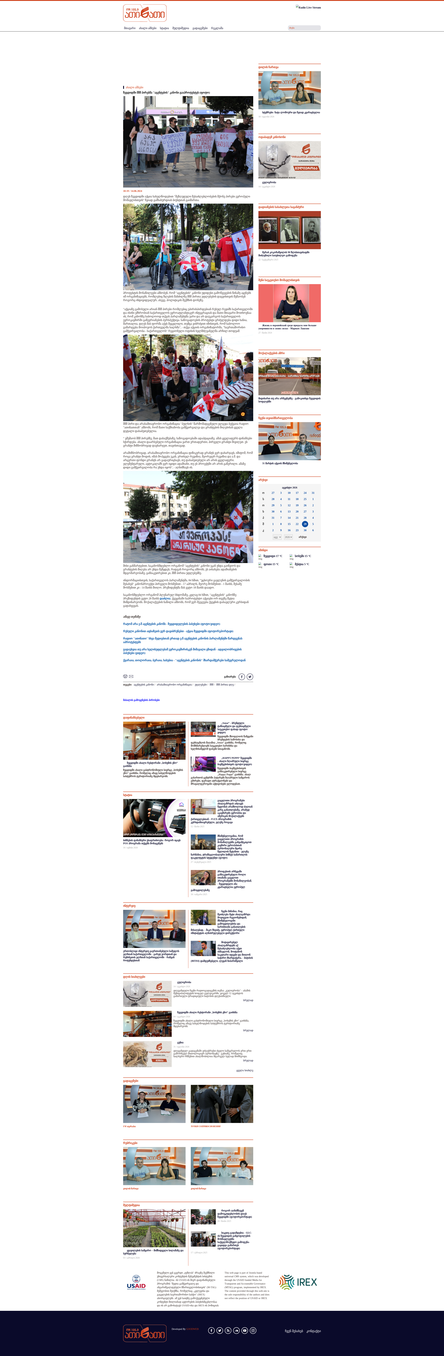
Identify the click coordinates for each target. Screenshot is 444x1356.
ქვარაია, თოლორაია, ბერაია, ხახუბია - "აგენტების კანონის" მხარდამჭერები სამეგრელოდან (184, 660)
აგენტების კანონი (144, 684)
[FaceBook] (248, 101)
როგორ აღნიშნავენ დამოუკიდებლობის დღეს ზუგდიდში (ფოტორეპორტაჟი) (234, 1213)
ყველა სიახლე (244, 1070)
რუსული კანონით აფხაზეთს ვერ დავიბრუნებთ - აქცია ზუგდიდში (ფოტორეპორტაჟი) (178, 631)
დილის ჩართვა (130, 1188)
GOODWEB (192, 1329)
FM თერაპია (129, 1126)
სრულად (248, 1000)
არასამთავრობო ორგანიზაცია (174, 684)
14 (289, 517)
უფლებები (201, 684)
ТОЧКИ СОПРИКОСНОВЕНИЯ (205, 1126)
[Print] (125, 676)
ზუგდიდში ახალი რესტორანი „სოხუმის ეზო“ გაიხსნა (207, 1012)
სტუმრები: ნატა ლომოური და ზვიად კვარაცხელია (291, 112)
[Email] (131, 676)
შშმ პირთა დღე (225, 684)
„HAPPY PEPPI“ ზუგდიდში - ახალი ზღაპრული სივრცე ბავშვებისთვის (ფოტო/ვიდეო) (234, 761)
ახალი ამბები (134, 87)
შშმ (211, 684)
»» (315, 488)
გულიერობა (184, 982)
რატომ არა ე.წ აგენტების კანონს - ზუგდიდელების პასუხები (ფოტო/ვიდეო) (171, 623)
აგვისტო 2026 (289, 487)
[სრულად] (320, 121)
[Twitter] (249, 676)
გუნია (180, 1042)
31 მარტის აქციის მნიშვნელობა (280, 463)
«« (264, 488)
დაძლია (165, 598)
